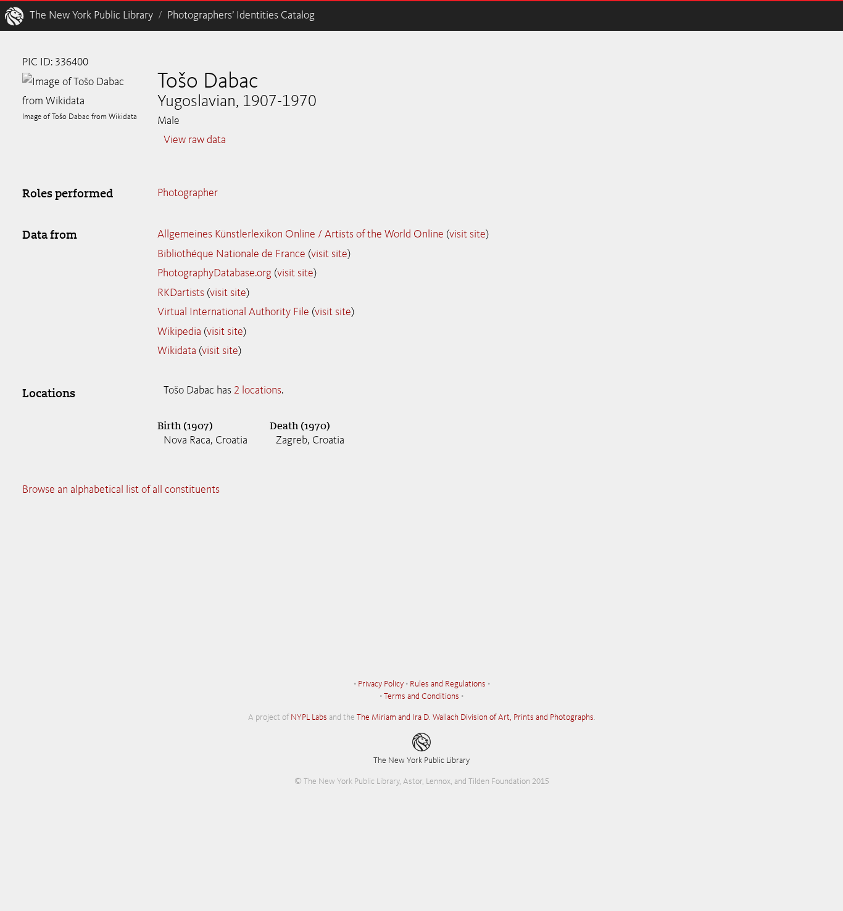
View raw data (195, 140)
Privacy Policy (381, 684)
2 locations (257, 390)
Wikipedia (179, 331)
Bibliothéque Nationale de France (231, 254)
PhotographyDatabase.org (214, 273)
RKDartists (180, 293)
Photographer (187, 193)
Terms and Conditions (421, 696)
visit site (467, 234)
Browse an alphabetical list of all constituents (121, 489)
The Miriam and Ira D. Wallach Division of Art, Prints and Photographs (475, 717)
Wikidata (176, 351)
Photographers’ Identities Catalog (241, 15)
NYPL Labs (309, 717)
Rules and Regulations (448, 684)
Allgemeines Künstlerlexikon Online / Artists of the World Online (300, 234)
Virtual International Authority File (233, 312)
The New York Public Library (91, 15)
